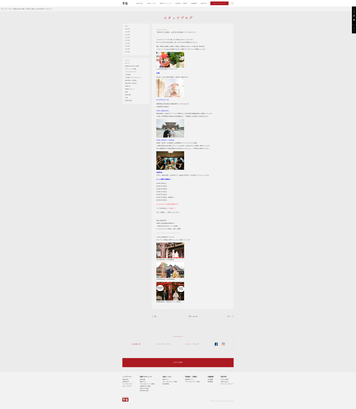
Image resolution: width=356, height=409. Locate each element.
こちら (171, 208)
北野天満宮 (128, 100)
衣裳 (126, 92)
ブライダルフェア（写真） (193, 381)
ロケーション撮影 (130, 69)
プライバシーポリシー (227, 384)
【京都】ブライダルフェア (133, 77)
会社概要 (210, 379)
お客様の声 (125, 381)
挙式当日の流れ (144, 390)
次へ (229, 316)
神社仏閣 (128, 94)
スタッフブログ (126, 386)
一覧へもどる (193, 316)
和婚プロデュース (166, 3)
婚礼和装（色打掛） (131, 83)
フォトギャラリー (127, 384)
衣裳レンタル (151, 3)
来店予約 (224, 376)
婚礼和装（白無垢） (131, 80)
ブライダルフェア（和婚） (147, 384)
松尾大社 (128, 86)
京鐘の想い (140, 3)
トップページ (126, 376)
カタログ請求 (354, 11)
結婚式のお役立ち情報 (132, 66)
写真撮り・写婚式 (181, 3)
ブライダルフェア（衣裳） (170, 381)
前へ (156, 316)
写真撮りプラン (189, 379)
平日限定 (128, 74)
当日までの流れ (144, 388)
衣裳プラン (165, 379)
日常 (126, 97)
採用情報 (210, 381)
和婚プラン (143, 381)
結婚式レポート (130, 89)
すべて (127, 63)
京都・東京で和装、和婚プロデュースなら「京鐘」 (125, 3)
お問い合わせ (224, 381)
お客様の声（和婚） (145, 386)
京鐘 (125, 399)
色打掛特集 (165, 384)
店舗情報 (194, 3)
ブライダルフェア (130, 71)
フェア (354, 28)
